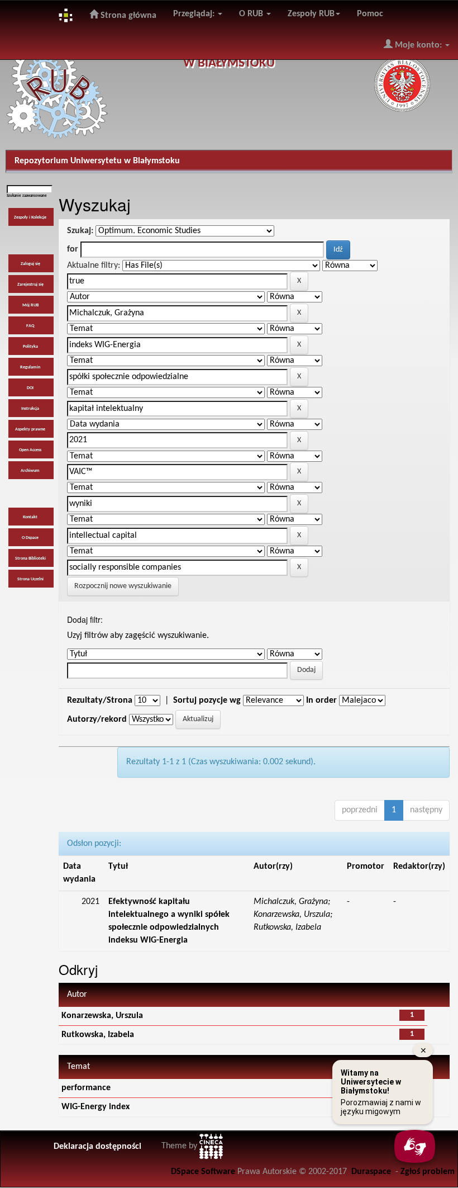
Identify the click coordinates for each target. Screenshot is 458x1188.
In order (321, 700)
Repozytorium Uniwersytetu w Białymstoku (97, 161)
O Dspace (30, 538)
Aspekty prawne (30, 429)
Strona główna (127, 15)
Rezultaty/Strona (99, 700)
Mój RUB (30, 305)
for (72, 249)
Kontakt (30, 517)
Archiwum (30, 470)
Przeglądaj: (195, 14)
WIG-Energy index (95, 1106)
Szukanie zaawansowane (27, 196)
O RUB (252, 14)
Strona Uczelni (30, 579)
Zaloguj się (30, 264)
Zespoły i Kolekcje (30, 217)
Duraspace (371, 1171)
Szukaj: (80, 230)
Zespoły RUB (311, 14)
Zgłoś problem (427, 1171)
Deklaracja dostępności (97, 1146)
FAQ (30, 326)
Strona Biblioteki (30, 558)
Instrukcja (30, 408)
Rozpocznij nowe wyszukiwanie (122, 586)
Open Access (30, 450)
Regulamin (30, 367)
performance (86, 1087)
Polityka (30, 346)
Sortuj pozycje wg (207, 700)
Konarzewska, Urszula (102, 1015)
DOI (30, 388)
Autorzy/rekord (97, 719)
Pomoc (370, 14)
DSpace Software (203, 1171)
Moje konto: (418, 45)
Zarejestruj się (30, 284)
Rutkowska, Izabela (97, 1034)
